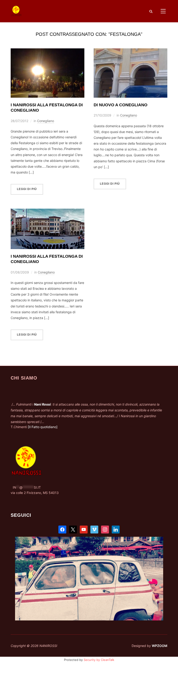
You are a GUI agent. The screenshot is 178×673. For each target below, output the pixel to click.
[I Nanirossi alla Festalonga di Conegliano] (47, 51)
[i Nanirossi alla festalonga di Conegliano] (47, 211)
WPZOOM (159, 646)
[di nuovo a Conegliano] (130, 51)
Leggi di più (27, 189)
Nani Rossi (42, 404)
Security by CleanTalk (99, 660)
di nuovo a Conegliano (120, 105)
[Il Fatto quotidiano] (42, 427)
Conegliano (45, 121)
